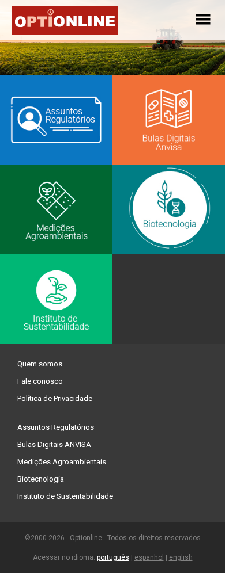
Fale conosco (40, 381)
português (113, 557)
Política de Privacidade (54, 398)
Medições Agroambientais (61, 461)
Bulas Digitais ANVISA (54, 444)
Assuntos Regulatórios (55, 427)
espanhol (149, 557)
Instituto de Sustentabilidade (65, 496)
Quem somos (39, 364)
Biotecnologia (40, 479)
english (181, 557)
